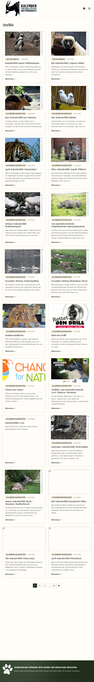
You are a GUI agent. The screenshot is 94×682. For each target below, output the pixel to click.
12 (54, 586)
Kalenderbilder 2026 (14, 422)
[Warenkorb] (84, 8)
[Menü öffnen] (89, 8)
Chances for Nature (14, 389)
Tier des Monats (12, 59)
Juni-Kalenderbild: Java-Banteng (20, 117)
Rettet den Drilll (58, 335)
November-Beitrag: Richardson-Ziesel (69, 280)
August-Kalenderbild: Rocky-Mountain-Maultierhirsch (19, 502)
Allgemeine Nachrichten (15, 113)
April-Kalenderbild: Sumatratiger (21, 169)
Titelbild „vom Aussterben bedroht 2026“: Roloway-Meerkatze (67, 391)
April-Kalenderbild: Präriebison (66, 558)
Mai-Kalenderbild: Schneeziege (20, 558)
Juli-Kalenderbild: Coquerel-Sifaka (67, 63)
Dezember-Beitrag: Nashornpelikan (22, 280)
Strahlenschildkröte (14, 335)
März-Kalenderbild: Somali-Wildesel (68, 169)
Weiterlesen (9, 79)
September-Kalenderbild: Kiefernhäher (69, 446)
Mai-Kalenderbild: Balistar (63, 117)
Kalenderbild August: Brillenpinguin (22, 63)
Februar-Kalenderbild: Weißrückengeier (16, 225)
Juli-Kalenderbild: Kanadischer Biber (68, 501)
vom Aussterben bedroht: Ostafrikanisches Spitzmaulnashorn (68, 225)
